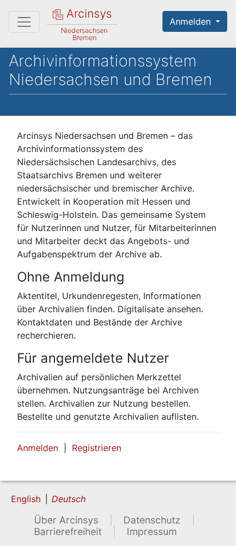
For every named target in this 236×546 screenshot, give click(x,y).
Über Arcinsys (66, 520)
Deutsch (69, 498)
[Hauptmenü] (24, 22)
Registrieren (96, 447)
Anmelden (191, 21)
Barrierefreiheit (68, 531)
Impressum (152, 531)
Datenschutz (152, 520)
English (26, 498)
